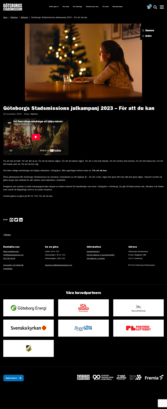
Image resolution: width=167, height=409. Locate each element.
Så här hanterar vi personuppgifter (101, 255)
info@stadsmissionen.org (13, 255)
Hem (5, 18)
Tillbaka (7, 235)
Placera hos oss (90, 7)
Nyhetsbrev (11, 378)
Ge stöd (63, 7)
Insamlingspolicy (93, 252)
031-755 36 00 (9, 259)
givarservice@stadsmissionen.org (58, 265)
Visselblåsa (7, 269)
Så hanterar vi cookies (96, 259)
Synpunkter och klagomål (13, 265)
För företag (75, 7)
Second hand (116, 7)
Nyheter (14, 18)
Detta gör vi (51, 7)
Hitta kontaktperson (11, 252)
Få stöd (104, 7)
